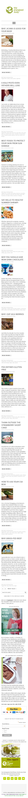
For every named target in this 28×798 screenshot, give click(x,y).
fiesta (2, 309)
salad (21, 194)
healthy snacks (10, 78)
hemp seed (12, 194)
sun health (7, 195)
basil (10, 132)
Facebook (10, 600)
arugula (8, 475)
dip (17, 132)
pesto (24, 134)
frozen (11, 251)
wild (11, 252)
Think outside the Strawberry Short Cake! (11, 425)
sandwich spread (7, 135)
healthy (22, 251)
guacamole (7, 194)
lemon (13, 134)
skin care (17, 135)
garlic (25, 132)
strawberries (20, 476)
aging (8, 132)
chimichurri (9, 417)
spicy (6, 252)
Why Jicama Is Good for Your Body (13, 30)
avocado (8, 193)
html (6, 730)
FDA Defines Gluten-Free (11, 368)
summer (21, 135)
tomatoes (15, 195)
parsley (18, 194)
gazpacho (18, 475)
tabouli (11, 195)
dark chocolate (14, 308)
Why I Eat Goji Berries (12, 314)
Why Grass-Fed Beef (11, 538)
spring (24, 309)
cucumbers (23, 193)
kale (2, 134)
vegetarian (18, 78)
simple (21, 309)
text (5, 732)
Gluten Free (15, 251)
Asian (8, 531)
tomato (16, 418)
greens (21, 475)
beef (7, 585)
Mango (24, 475)
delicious (19, 308)
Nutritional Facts (9, 77)
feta (16, 417)
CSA (18, 531)
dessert (20, 531)
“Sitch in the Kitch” (20, 641)
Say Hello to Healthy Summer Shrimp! (12, 201)
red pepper (3, 476)
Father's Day (20, 132)
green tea (3, 194)
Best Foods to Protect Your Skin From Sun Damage (13, 143)
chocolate (9, 361)
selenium (13, 135)
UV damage (19, 195)
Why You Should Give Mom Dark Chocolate (12, 258)
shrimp (2, 252)
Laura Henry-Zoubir (7, 134)
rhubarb (3, 534)
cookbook (9, 308)
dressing (23, 531)
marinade (17, 134)
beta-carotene (13, 193)
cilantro (13, 417)
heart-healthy (10, 309)
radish (18, 532)
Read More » (6, 72)
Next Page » (12, 588)
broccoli (14, 531)
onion (16, 532)
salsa (23, 194)
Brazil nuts (14, 132)
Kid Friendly (6, 362)
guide (19, 251)
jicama (14, 78)
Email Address (13, 723)
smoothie (3, 195)
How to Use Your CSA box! (12, 483)
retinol (2, 135)
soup (13, 476)
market (12, 532)
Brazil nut (18, 193)
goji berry (21, 361)
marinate (21, 134)
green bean (3, 418)
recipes (10, 362)
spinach (16, 362)
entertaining (23, 308)
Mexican (17, 309)
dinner (8, 251)
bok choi (11, 531)
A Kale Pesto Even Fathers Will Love (10, 84)
